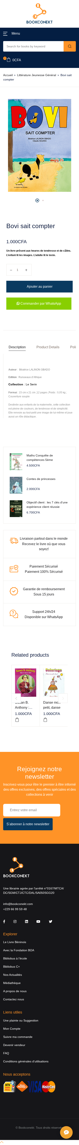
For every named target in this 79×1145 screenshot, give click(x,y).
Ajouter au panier (39, 286)
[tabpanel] (39, 145)
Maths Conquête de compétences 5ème (40, 457)
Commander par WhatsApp (40, 303)
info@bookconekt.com (18, 904)
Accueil (8, 75)
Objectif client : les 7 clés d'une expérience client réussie (47, 504)
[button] (11, 33)
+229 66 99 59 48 (15, 909)
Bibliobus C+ (11, 966)
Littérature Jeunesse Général (36, 75)
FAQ (6, 1053)
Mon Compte (11, 1028)
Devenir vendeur (14, 1045)
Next (63, 698)
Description (17, 347)
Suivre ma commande (17, 1036)
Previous (16, 698)
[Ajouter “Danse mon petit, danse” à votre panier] (45, 720)
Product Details (47, 347)
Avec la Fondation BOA (18, 950)
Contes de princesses (41, 479)
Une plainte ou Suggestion (20, 1020)
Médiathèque (12, 983)
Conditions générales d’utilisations (25, 1061)
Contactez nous (13, 999)
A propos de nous (15, 991)
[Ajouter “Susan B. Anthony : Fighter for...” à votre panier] (17, 720)
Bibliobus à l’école (15, 958)
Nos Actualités (12, 974)
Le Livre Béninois (14, 942)
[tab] (17, 347)
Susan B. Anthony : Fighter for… (24, 707)
